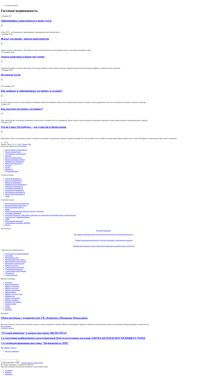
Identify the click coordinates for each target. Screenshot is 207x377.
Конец (25, 144)
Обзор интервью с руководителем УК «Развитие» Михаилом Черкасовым (44, 317)
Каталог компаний (12, 351)
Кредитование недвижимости (16, 150)
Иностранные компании (14, 221)
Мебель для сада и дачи (13, 294)
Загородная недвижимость (15, 194)
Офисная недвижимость (14, 186)
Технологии (9, 273)
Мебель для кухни (12, 288)
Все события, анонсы (8, 348)
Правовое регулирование (14, 161)
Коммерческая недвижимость (16, 184)
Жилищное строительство (14, 263)
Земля (7, 196)
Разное (7, 225)
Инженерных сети (12, 258)
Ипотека (8, 156)
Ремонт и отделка (11, 265)
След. (19, 144)
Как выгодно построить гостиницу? (22, 108)
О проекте (9, 370)
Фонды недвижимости (13, 158)
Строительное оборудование (15, 271)
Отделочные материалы (14, 269)
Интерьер (8, 282)
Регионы (8, 165)
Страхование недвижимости (15, 154)
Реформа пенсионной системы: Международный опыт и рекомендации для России (103, 246)
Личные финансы (11, 171)
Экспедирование (11, 275)
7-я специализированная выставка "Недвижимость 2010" (35, 343)
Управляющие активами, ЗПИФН (17, 223)
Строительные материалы (14, 267)
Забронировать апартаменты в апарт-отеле (26, 20)
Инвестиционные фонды (14, 207)
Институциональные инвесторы (17, 203)
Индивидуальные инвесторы (16, 205)
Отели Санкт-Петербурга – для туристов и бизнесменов (33, 127)
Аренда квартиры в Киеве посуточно (22, 56)
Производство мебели (13, 302)
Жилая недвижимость (13, 182)
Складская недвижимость (14, 190)
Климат (8, 308)
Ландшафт (9, 256)
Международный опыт (13, 163)
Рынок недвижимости (13, 179)
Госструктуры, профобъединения (17, 217)
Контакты (8, 374)
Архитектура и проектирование (17, 254)
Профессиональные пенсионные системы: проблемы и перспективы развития (104, 240)
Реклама (8, 372)
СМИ (7, 219)
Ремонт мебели (10, 304)
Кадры (7, 167)
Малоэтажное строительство (15, 261)
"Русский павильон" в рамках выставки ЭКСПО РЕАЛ (34, 332)
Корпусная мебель (12, 284)
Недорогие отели (11, 74)
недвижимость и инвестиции (32, 363)
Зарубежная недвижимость (15, 192)
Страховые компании (13, 213)
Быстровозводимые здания (15, 259)
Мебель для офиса (11, 300)
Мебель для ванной (12, 286)
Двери (7, 306)
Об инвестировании (103, 230)
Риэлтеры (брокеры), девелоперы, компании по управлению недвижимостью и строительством (40, 215)
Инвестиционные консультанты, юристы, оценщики (24, 211)
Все (29, 144)
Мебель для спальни (12, 290)
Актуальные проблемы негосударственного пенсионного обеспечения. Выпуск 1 (104, 234)
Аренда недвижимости (13, 181)
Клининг (8, 310)
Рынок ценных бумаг (13, 152)
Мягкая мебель (10, 292)
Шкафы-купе (10, 296)
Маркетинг (9, 169)
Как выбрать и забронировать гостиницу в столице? (31, 90)
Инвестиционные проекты (15, 160)
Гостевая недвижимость (14, 188)
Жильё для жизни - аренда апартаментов (25, 38)
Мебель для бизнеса (12, 298)
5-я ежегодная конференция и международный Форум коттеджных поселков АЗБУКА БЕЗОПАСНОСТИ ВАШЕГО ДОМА (73, 338)
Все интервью (6, 326)
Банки (7, 209)
